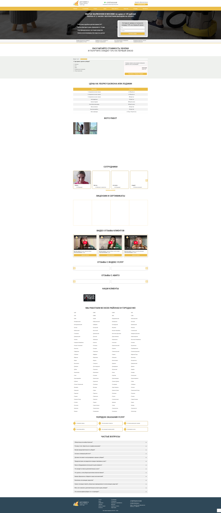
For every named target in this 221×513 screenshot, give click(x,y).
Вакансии (113, 504)
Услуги (95, 8)
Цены (105, 8)
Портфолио (101, 502)
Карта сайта (113, 507)
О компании (85, 8)
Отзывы (135, 8)
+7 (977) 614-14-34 (111, 2)
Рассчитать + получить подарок (135, 73)
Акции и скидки (102, 506)
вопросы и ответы (115, 506)
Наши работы (115, 8)
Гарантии (126, 8)
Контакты (145, 8)
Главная (75, 8)
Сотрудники (113, 501)
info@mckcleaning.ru (134, 503)
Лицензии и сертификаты (116, 502)
